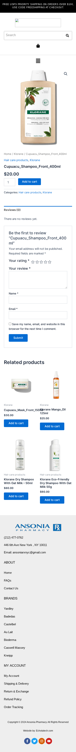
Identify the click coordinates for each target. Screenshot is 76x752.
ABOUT (9, 562)
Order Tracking (13, 707)
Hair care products (16, 160)
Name (13, 293)
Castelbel (10, 624)
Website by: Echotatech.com (38, 730)
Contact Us (11, 588)
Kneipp (8, 655)
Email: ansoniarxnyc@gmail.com (25, 552)
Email (13, 308)
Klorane (18, 153)
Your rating (19, 261)
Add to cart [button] (16, 423)
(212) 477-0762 (13, 537)
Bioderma (10, 639)
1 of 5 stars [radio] (33, 262)
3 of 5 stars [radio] (41, 262)
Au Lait (8, 632)
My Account (11, 675)
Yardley (8, 608)
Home (7, 153)
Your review (20, 268)
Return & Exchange (16, 691)
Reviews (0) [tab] (12, 210)
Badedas (9, 616)
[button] (38, 61)
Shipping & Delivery (16, 683)
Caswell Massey (14, 647)
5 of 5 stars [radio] (49, 262)
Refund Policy (13, 699)
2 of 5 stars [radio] (37, 262)
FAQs (7, 580)
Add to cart (29, 181)
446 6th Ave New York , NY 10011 (25, 545)
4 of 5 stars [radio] (45, 262)
